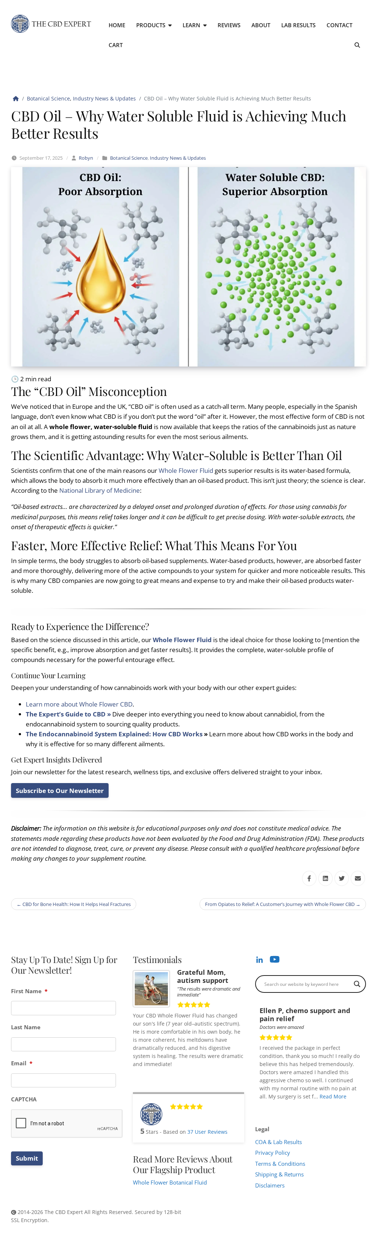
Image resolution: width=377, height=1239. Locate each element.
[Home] (16, 98)
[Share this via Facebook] (309, 878)
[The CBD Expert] (51, 24)
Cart (116, 45)
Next (359, 1107)
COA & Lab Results (278, 1142)
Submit (27, 1158)
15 (333, 1107)
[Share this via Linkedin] (325, 878)
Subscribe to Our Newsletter (60, 790)
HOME (117, 25)
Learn (191, 25)
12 (318, 1107)
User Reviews (207, 1131)
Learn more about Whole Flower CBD (79, 704)
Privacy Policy (272, 1152)
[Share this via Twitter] (341, 878)
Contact (339, 25)
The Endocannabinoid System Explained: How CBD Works (114, 734)
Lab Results (298, 25)
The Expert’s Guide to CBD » (68, 714)
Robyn (86, 158)
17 (344, 1107)
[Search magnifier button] (357, 984)
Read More (333, 1096)
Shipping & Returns (279, 1174)
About (260, 25)
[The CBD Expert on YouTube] (274, 959)
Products (150, 25)
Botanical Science (48, 98)
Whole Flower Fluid (187, 470)
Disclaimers (270, 1185)
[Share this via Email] (357, 878)
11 (313, 1107)
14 (328, 1107)
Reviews (229, 25)
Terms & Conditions (280, 1163)
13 (323, 1107)
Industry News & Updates (104, 98)
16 (339, 1107)
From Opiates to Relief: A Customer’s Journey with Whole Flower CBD (282, 904)
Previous (352, 1107)
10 (308, 1107)
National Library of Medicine (99, 490)
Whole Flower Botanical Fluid (170, 1182)
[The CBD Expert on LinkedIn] (259, 959)
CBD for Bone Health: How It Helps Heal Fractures (74, 904)
